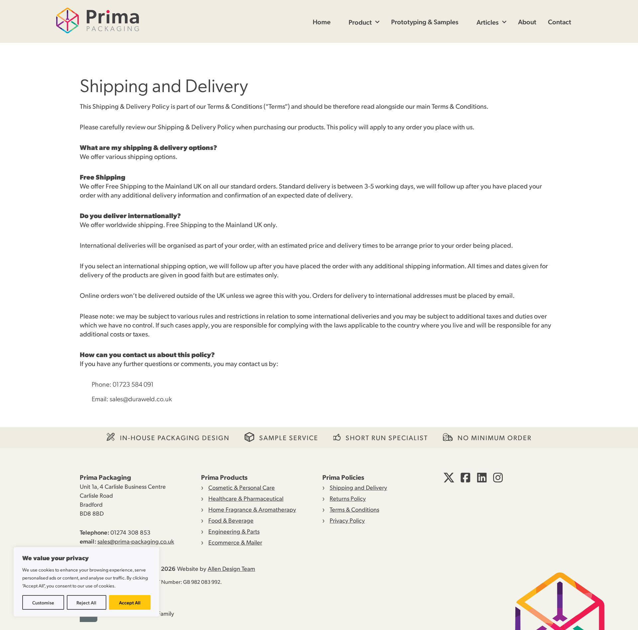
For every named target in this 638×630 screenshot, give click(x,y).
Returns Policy (348, 498)
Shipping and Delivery (358, 487)
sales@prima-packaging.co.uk (135, 541)
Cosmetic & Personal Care (241, 487)
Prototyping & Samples (425, 21)
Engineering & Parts (234, 531)
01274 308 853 (130, 532)
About (527, 21)
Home (322, 21)
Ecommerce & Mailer (235, 542)
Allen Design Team (231, 568)
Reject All (86, 602)
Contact (559, 21)
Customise (43, 602)
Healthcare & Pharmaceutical (245, 498)
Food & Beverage (231, 520)
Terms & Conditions (354, 509)
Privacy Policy (347, 520)
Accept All (130, 602)
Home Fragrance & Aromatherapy (252, 509)
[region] (86, 582)
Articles (488, 22)
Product (360, 22)
